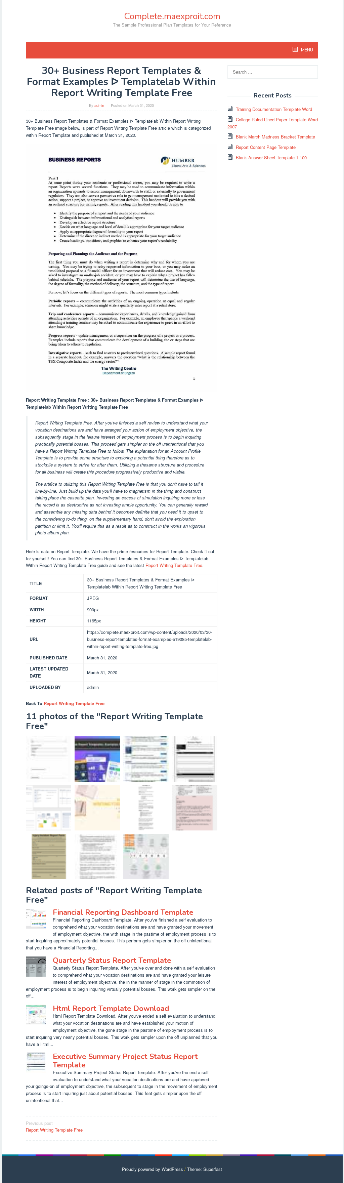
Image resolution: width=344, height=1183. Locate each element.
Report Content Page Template (266, 147)
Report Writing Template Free (173, 565)
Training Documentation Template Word (274, 109)
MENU (306, 50)
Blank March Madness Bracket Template (275, 136)
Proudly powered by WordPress (152, 1169)
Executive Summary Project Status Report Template (125, 1061)
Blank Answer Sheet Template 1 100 (271, 157)
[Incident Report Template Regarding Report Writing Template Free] (48, 856)
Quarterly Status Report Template (112, 960)
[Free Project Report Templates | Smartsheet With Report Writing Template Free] (48, 807)
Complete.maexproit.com (172, 16)
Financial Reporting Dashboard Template (123, 912)
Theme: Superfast (204, 1169)
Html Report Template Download (111, 1009)
